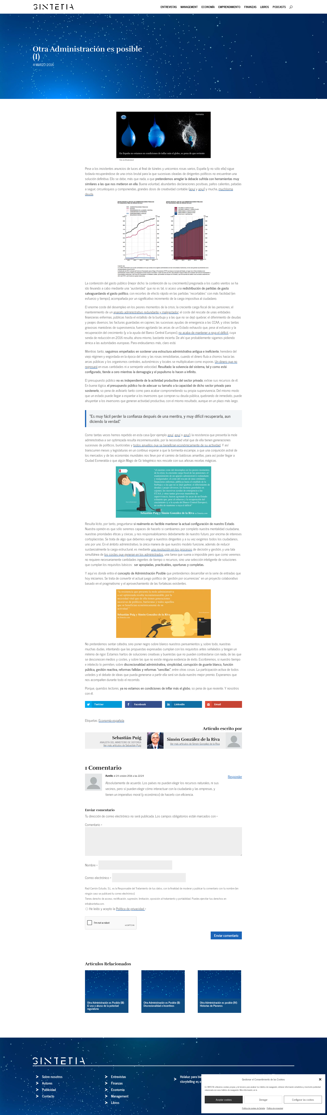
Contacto (48, 1096)
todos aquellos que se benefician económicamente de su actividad (177, 445)
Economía (208, 7)
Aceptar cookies (224, 1099)
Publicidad (49, 1089)
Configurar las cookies (303, 1099)
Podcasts (279, 7)
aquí (192, 189)
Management (189, 7)
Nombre (91, 865)
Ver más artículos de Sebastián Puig (122, 745)
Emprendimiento (229, 7)
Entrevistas (169, 7)
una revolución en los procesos (171, 549)
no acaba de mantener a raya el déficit (203, 332)
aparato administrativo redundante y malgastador (145, 312)
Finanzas (250, 7)
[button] (320, 1079)
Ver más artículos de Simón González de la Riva (195, 743)
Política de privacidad (275, 1108)
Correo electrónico (98, 877)
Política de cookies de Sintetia (253, 1108)
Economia (117, 1089)
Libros (264, 7)
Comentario (93, 824)
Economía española (111, 720)
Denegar (263, 1099)
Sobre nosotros (52, 1076)
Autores (47, 1083)
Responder (235, 776)
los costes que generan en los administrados (133, 554)
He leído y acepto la (117, 908)
